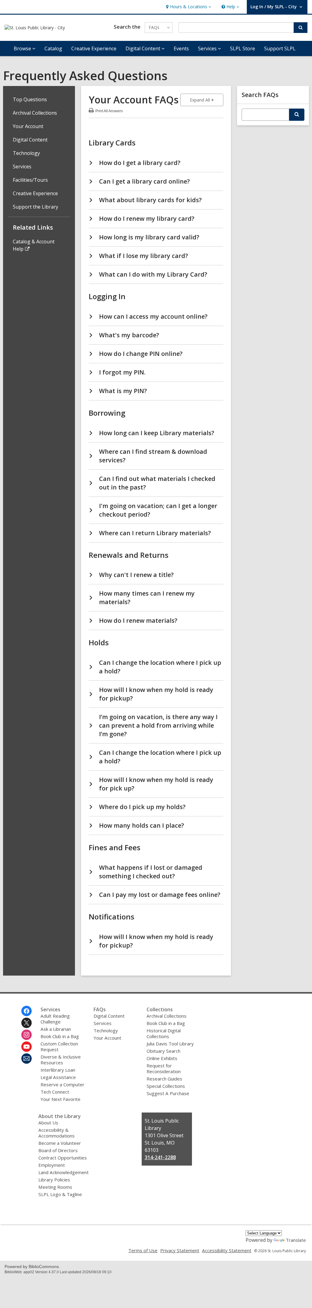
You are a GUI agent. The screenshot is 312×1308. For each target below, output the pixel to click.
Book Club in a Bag (60, 1036)
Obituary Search (163, 1051)
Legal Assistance (58, 1077)
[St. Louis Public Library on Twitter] (26, 1023)
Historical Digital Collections (164, 1033)
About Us (48, 1123)
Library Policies (54, 1180)
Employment (51, 1165)
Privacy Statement (179, 1250)
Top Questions (30, 99)
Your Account (28, 126)
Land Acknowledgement (63, 1172)
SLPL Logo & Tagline (60, 1194)
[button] (188, 7)
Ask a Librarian (56, 1029)
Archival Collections (35, 112)
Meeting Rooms (55, 1187)
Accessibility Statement (226, 1250)
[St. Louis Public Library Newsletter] (26, 1058)
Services (22, 166)
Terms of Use (143, 1250)
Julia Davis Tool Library (170, 1044)
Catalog (53, 48)
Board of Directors (58, 1150)
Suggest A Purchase (168, 1093)
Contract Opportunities (62, 1158)
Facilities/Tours (30, 180)
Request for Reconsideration (164, 1068)
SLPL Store (242, 48)
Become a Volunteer (59, 1143)
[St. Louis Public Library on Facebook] (26, 1011)
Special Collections (166, 1086)
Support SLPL (280, 48)
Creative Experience (93, 48)
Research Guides (164, 1079)
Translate (296, 1240)
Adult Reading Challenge (55, 1019)
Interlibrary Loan (58, 1070)
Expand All (206, 100)
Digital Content (30, 139)
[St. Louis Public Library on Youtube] (26, 1046)
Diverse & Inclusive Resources (61, 1060)
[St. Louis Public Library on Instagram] (26, 1035)
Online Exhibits (162, 1058)
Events (181, 48)
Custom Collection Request (59, 1046)
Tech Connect (55, 1092)
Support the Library (35, 206)
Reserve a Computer (62, 1084)
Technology (26, 153)
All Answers (109, 110)
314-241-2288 (160, 1157)
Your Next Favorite (60, 1099)
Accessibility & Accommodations (56, 1133)
